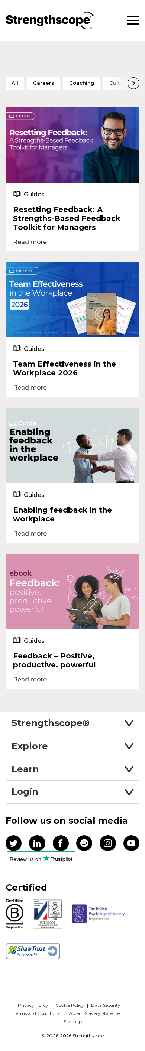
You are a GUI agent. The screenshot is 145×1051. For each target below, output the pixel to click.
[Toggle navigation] (132, 20)
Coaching (81, 83)
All (15, 83)
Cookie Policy (69, 1005)
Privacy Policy (33, 1005)
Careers (43, 83)
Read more (30, 241)
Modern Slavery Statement (96, 1013)
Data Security (105, 1005)
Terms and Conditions (37, 1013)
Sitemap (73, 1021)
